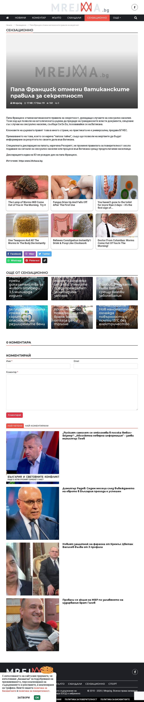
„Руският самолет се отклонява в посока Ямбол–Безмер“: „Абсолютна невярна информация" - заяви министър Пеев (98, 435)
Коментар (39, 17)
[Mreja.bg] (31, 672)
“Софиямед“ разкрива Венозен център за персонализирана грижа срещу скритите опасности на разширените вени (27, 311)
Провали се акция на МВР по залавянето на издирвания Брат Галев (92, 601)
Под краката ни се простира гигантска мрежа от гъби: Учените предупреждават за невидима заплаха (71, 285)
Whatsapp (16, 260)
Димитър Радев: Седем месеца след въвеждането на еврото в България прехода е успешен (98, 490)
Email (76, 361)
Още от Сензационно (27, 273)
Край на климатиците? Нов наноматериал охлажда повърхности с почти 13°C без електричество (116, 313)
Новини (20, 17)
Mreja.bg (17, 103)
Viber (31, 254)
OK (37, 697)
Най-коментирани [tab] (37, 426)
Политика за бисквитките (115, 699)
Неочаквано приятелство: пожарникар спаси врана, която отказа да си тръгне (70, 315)
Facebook (15, 254)
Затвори (23, 697)
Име (9, 361)
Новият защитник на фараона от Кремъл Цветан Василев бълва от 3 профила (97, 545)
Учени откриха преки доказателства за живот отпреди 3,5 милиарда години (26, 286)
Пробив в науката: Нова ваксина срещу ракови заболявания (116, 290)
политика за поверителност (34, 691)
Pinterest (34, 260)
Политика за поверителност (81, 699)
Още (116, 17)
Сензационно (97, 17)
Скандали (74, 17)
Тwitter (46, 254)
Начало (9, 25)
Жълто (56, 17)
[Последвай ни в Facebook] (134, 7)
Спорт (112, 684)
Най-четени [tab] (15, 426)
